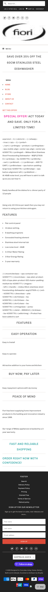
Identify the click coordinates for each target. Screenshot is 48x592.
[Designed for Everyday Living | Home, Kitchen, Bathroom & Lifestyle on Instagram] (22, 18)
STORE (8, 94)
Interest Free (24, 495)
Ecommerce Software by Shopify (31, 573)
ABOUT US (9, 99)
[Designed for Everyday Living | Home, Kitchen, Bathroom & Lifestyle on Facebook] (9, 18)
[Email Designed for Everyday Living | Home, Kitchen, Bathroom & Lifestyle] (26, 18)
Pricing (24, 492)
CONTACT (9, 104)
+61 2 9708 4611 (10, 9)
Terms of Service (24, 499)
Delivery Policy (24, 485)
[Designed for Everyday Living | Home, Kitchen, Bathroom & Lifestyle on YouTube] (13, 18)
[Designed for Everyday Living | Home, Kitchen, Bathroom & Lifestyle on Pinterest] (18, 18)
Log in (21, 9)
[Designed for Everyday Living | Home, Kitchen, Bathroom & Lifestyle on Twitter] (4, 18)
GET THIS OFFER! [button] (9, 110)
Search (24, 481)
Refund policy (24, 502)
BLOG (7, 89)
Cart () (30, 9)
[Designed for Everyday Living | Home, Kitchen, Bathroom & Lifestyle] (24, 32)
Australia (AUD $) (23, 557)
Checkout (40, 9)
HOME (7, 85)
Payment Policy (24, 488)
